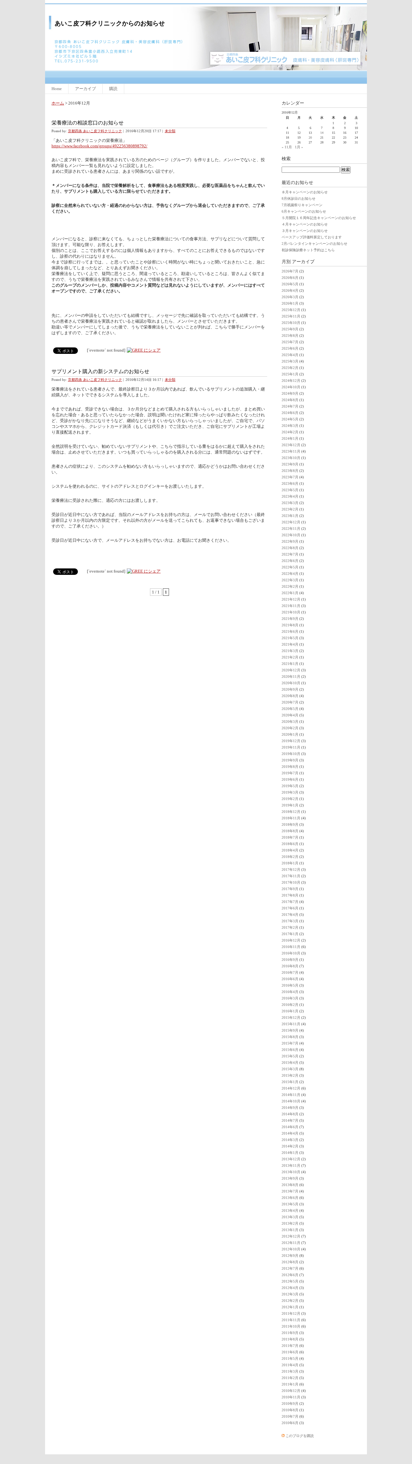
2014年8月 (290, 1114)
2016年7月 (290, 972)
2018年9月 (290, 824)
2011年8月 (290, 1339)
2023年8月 (290, 471)
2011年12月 (291, 1313)
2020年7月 (290, 702)
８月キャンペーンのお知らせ (305, 192)
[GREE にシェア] (144, 350)
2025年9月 (290, 329)
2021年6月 (290, 631)
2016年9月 (290, 960)
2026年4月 (290, 290)
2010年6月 (290, 1423)
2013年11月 (291, 1165)
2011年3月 (290, 1371)
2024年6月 (290, 413)
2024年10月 (291, 387)
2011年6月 (290, 1352)
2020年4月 (290, 715)
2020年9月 (290, 689)
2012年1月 (290, 1307)
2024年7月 (290, 406)
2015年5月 (290, 1056)
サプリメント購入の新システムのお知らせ (100, 371)
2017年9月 (290, 889)
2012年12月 (291, 1236)
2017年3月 (290, 921)
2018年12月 (291, 812)
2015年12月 (291, 1017)
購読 (113, 88)
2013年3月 (290, 1217)
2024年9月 (290, 393)
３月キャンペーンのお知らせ (305, 231)
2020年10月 (291, 683)
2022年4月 (290, 573)
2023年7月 (290, 477)
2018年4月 (290, 850)
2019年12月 (291, 741)
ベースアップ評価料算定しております (312, 237)
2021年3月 (290, 651)
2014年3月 (290, 1140)
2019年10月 (291, 754)
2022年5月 (290, 567)
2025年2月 (290, 368)
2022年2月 (290, 586)
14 (321, 132)
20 (310, 137)
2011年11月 (291, 1320)
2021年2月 (290, 657)
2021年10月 (291, 612)
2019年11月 (291, 747)
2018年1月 (290, 863)
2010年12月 (291, 1391)
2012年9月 (290, 1255)
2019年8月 (290, 767)
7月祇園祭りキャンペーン (302, 205)
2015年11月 (291, 1024)
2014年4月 (290, 1133)
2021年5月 (290, 638)
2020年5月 (290, 709)
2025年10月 (291, 323)
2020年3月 (290, 721)
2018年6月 (290, 844)
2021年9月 (290, 619)
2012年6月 (290, 1275)
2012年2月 (290, 1301)
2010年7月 (290, 1416)
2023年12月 (291, 445)
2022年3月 (290, 580)
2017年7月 (290, 902)
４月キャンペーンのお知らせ (305, 224)
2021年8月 (290, 625)
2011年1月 (290, 1384)
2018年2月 (290, 857)
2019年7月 (290, 773)
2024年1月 (290, 438)
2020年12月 (291, 670)
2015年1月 (290, 1082)
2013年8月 (290, 1185)
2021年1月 (290, 664)
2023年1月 (290, 516)
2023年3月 (290, 503)
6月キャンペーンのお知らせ (304, 211)
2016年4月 (290, 992)
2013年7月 (290, 1191)
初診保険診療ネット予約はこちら (308, 250)
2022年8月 (290, 548)
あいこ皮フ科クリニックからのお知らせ (110, 23)
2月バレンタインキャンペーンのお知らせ (314, 243)
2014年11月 (291, 1095)
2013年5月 (290, 1204)
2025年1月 (290, 374)
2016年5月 (290, 985)
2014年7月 (290, 1120)
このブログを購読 (300, 1436)
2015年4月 (290, 1062)
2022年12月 (291, 522)
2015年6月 (290, 1050)
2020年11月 (291, 676)
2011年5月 (290, 1358)
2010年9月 (290, 1403)
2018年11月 (291, 818)
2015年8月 (290, 1037)
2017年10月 (291, 882)
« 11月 (287, 147)
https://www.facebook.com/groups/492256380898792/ (99, 145)
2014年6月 (290, 1127)
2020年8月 (290, 696)
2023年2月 (290, 509)
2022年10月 (291, 535)
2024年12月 (291, 380)
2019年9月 (290, 760)
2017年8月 (290, 895)
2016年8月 (290, 966)
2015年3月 (290, 1069)
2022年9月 (290, 541)
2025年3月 (290, 361)
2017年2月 (290, 927)
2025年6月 (290, 348)
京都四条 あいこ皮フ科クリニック (95, 131)
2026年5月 (290, 284)
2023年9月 (290, 464)
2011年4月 (290, 1365)
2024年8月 (290, 400)
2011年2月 (290, 1378)
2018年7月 (290, 837)
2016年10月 (291, 953)
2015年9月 (290, 1030)
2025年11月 (291, 316)
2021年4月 (290, 644)
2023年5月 (290, 490)
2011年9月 (290, 1333)
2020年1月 (290, 734)
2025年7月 (290, 342)
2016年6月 (290, 979)
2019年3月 (290, 792)
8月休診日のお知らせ (298, 198)
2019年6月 (290, 779)
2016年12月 (291, 940)
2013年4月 (290, 1210)
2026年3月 (290, 297)
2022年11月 (291, 528)
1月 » (299, 147)
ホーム (58, 103)
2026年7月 (290, 271)
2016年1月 (290, 1011)
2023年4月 (290, 496)
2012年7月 (290, 1268)
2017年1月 (290, 934)
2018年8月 (290, 831)
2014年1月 (290, 1153)
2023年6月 (290, 483)
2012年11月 (291, 1243)
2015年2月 (290, 1075)
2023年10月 (291, 458)
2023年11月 (291, 451)
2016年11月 (291, 947)
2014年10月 (291, 1101)
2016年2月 (290, 1005)
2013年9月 (290, 1178)
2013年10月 (291, 1172)
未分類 (170, 131)
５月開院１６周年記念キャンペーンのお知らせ (319, 218)
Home (57, 88)
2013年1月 (290, 1230)
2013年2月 (290, 1223)
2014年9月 (290, 1108)
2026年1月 (290, 303)
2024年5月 (290, 419)
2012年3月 (290, 1294)
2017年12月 (291, 869)
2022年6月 (290, 561)
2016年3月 (290, 998)
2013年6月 (290, 1198)
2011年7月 (290, 1346)
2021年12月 (291, 599)
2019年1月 (290, 805)
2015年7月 (290, 1043)
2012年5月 (290, 1281)
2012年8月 (290, 1262)
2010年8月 (290, 1410)
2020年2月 (290, 728)
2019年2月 (290, 799)
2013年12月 (291, 1159)
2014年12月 (291, 1088)
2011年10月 (291, 1326)
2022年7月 (290, 554)
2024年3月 (290, 426)
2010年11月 (291, 1397)
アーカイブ (85, 88)
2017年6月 (290, 908)
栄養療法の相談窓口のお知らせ (88, 122)
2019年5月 (290, 786)
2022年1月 (290, 593)
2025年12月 (291, 310)
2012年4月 (290, 1288)
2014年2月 (290, 1146)
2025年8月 (290, 335)
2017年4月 (290, 914)
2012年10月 (291, 1249)
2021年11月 (291, 606)
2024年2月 (290, 432)
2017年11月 (291, 876)
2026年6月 (290, 278)
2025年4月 (290, 355)
